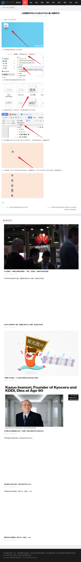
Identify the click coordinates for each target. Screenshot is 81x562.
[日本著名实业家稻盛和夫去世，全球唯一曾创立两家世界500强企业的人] (41, 428)
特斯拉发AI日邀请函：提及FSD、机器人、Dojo (17, 537)
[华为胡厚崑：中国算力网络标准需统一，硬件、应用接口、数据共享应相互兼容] (41, 269)
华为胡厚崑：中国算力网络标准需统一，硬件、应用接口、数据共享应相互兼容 (26, 271)
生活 (70, 2)
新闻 (25, 2)
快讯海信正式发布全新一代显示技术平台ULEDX (17, 484)
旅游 (65, 2)
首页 (4, 7)
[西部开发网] (8, 2)
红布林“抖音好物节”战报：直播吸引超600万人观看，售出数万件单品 (23, 324)
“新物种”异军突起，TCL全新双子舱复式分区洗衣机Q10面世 (21, 378)
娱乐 (59, 2)
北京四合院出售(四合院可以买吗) (18, 207)
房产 (53, 2)
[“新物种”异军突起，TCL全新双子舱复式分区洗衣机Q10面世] (41, 375)
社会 (31, 2)
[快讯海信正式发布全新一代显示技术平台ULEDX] (18, 438)
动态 (76, 2)
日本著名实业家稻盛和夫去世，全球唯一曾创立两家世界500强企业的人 (24, 431)
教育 (48, 2)
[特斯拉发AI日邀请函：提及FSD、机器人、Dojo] (18, 491)
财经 (42, 2)
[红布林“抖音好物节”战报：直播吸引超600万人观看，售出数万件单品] (24, 278)
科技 (36, 2)
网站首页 (18, 2)
